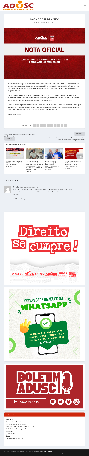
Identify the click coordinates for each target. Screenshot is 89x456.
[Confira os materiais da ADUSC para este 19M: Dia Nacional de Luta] (15, 153)
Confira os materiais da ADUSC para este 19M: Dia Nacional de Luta (14, 162)
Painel (48, 23)
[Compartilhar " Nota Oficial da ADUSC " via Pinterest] (48, 125)
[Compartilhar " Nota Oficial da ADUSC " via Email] (62, 125)
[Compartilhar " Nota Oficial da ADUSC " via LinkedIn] (51, 125)
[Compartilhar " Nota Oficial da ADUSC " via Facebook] (34, 125)
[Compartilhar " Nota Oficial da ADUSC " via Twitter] (38, 125)
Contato (73, 454)
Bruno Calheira (48, 451)
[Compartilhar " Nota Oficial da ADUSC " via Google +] (41, 125)
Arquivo (43, 454)
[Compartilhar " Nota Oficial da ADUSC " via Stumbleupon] (58, 125)
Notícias (49, 454)
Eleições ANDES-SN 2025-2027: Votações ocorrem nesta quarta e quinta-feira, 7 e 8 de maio (73, 163)
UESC (52, 23)
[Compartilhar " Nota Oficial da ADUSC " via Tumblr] (44, 125)
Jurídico (63, 454)
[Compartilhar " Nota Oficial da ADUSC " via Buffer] (55, 125)
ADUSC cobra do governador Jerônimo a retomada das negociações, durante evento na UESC (52, 164)
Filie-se (68, 454)
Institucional (56, 454)
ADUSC (43, 23)
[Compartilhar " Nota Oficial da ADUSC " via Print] (65, 125)
